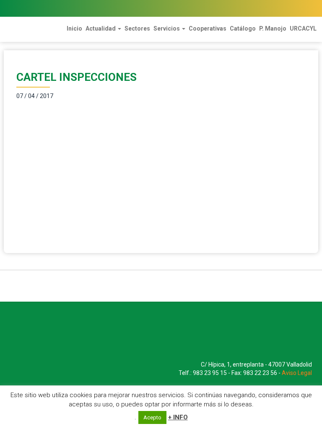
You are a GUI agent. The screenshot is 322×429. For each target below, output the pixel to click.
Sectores (137, 28)
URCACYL (303, 28)
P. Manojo (272, 28)
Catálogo (243, 28)
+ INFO (178, 417)
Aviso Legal (297, 373)
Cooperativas (207, 28)
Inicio (74, 28)
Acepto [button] (152, 417)
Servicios (167, 28)
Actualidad (101, 28)
